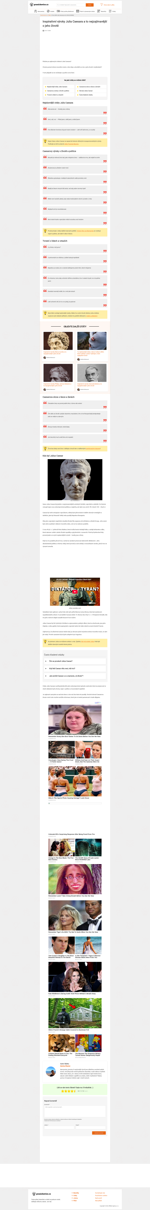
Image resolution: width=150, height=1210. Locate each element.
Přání (75, 1200)
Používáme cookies (101, 1195)
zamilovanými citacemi (93, 448)
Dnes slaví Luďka (109, 5)
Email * (77, 1125)
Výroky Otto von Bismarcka (85, 231)
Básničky (103, 11)
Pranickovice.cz (43, 15)
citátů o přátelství (92, 316)
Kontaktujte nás (100, 1193)
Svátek (52, 11)
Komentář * (47, 1104)
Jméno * (46, 1125)
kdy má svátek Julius (87, 641)
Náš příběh (98, 1200)
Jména (75, 1198)
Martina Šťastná (65, 1066)
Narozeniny (41, 11)
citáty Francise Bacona (71, 144)
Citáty (114, 11)
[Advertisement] (75, 46)
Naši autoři (98, 1198)
